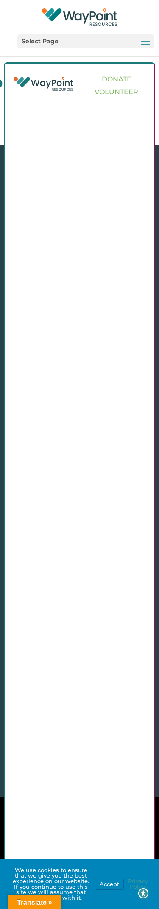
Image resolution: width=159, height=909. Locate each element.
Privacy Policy (138, 884)
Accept (109, 884)
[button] (85, 41)
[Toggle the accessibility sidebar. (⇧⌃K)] (143, 893)
